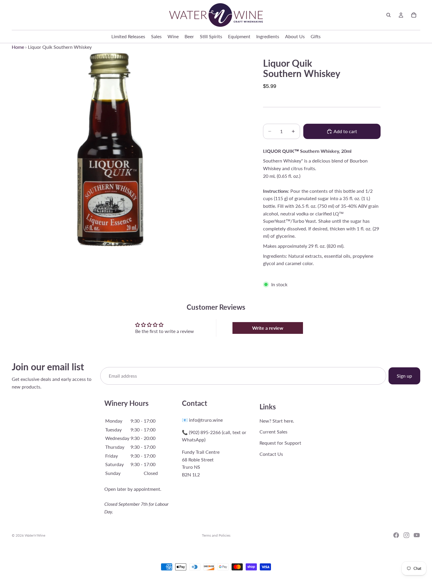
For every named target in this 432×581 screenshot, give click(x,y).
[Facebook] (396, 535)
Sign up (404, 376)
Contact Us (271, 454)
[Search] (388, 15)
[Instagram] (406, 535)
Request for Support (280, 443)
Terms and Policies (216, 535)
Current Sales (273, 431)
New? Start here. (276, 420)
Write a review (267, 328)
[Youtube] (416, 535)
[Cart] (413, 15)
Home (18, 47)
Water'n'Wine (35, 535)
